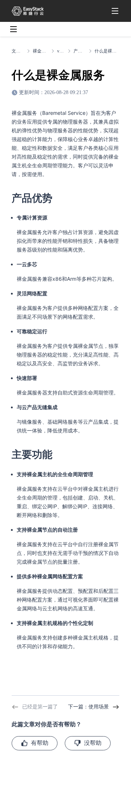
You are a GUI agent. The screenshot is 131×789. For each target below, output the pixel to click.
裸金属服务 (40, 51)
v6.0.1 (61, 51)
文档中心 (18, 51)
